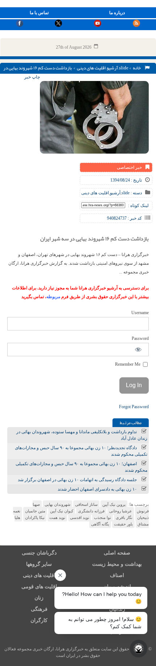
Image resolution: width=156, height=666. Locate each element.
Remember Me (128, 364)
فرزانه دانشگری (91, 511)
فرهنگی (39, 609)
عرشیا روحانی (120, 511)
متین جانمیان (35, 511)
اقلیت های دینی (91, 68)
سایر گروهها (39, 564)
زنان (39, 598)
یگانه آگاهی (100, 524)
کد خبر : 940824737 (124, 218)
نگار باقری (124, 517)
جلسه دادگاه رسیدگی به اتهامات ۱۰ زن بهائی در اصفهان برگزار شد (77, 479)
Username (140, 312)
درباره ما (117, 12)
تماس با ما (39, 12)
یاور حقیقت (123, 524)
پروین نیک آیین (114, 504)
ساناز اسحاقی (86, 504)
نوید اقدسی (79, 517)
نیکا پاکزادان (35, 517)
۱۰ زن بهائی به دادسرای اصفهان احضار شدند (97, 489)
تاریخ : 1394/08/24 (126, 180)
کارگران (39, 620)
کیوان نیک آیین (61, 511)
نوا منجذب (102, 517)
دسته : (136, 192)
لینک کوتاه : (138, 205)
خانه (137, 68)
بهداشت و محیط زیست (117, 564)
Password (140, 338)
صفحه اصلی (117, 553)
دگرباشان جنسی (39, 553)
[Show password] (138, 349)
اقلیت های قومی (39, 586)
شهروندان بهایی (57, 504)
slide (123, 68)
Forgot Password (134, 406)
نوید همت (57, 517)
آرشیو (112, 68)
